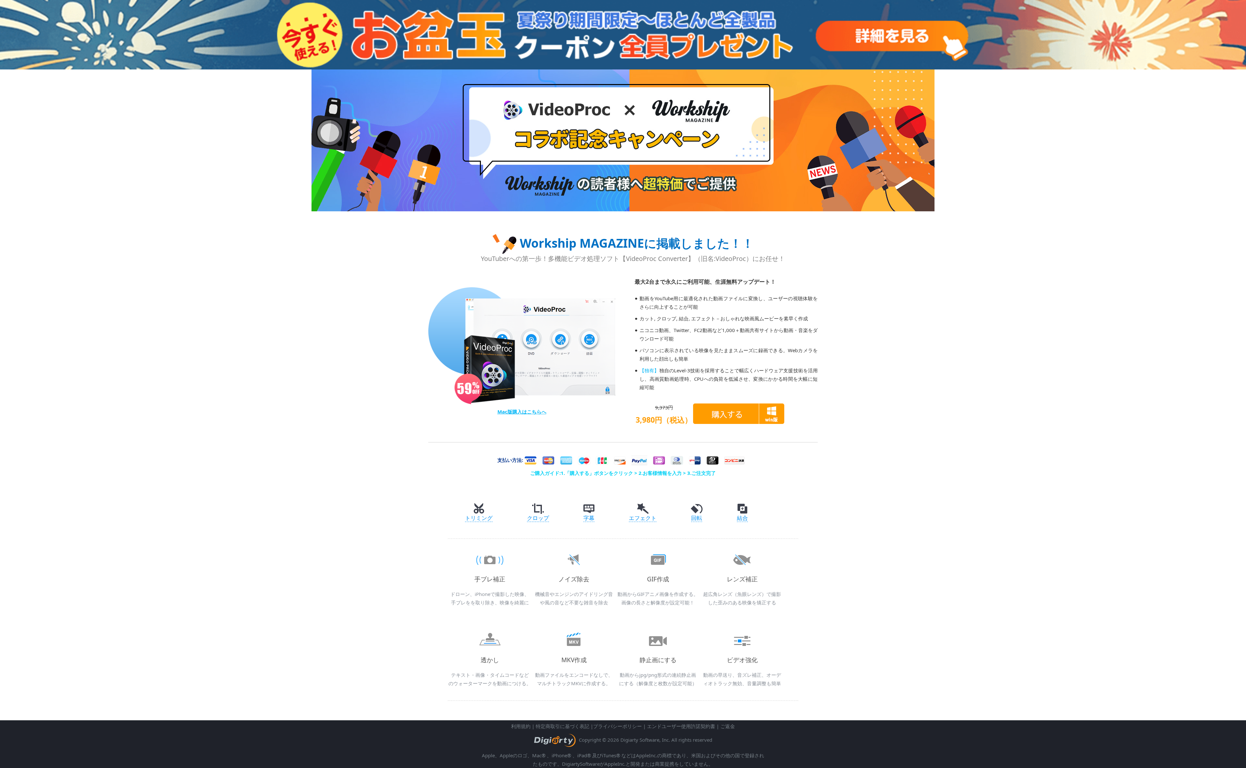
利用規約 (521, 726)
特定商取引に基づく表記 (562, 726)
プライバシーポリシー (617, 726)
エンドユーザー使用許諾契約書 (681, 726)
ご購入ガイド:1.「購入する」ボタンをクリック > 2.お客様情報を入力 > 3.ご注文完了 (623, 473)
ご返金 (727, 726)
